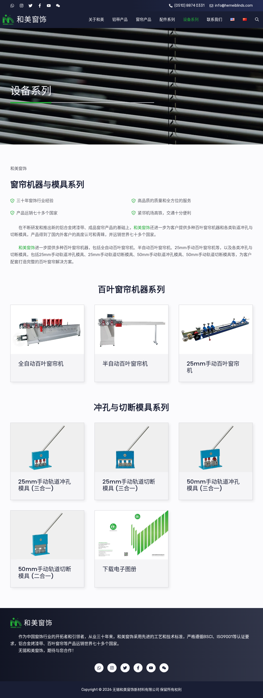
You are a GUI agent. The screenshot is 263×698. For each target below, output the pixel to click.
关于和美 (96, 19)
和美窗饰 (32, 19)
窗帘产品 (143, 19)
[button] (257, 19)
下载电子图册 (119, 569)
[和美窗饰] (8, 19)
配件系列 (167, 19)
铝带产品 (120, 19)
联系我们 (214, 19)
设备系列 (191, 19)
